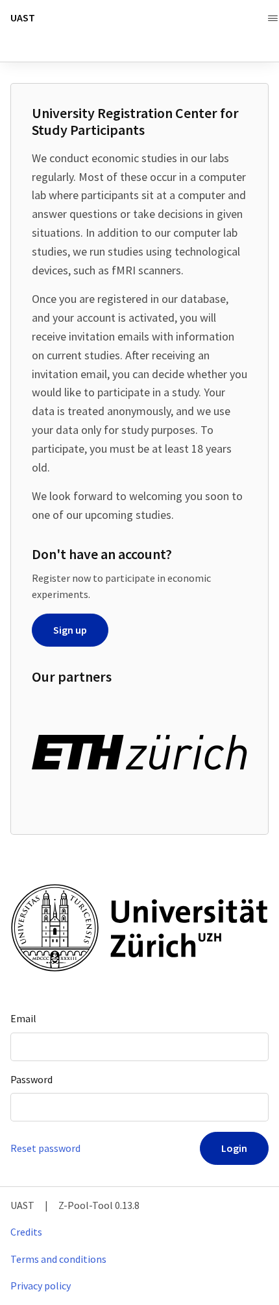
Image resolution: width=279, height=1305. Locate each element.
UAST (22, 18)
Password (31, 1079)
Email (23, 1018)
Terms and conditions (58, 1258)
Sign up (70, 629)
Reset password (45, 1148)
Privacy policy (40, 1285)
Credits (26, 1231)
